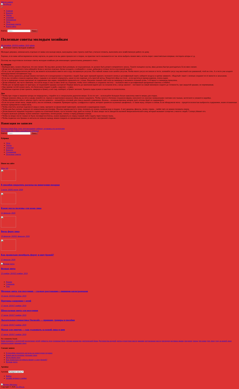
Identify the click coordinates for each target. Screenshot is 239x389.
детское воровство (74, 341)
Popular (9, 282)
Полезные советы (13, 24)
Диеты (9, 15)
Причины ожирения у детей (16, 300)
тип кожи (203, 341)
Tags (8, 286)
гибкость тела (46, 341)
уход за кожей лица (223, 341)
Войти (8, 376)
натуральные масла (153, 341)
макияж (141, 341)
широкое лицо (20, 343)
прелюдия (165, 341)
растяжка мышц (177, 341)
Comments (10, 284)
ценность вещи (7, 343)
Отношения (11, 20)
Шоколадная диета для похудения (19, 310)
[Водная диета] (7, 264)
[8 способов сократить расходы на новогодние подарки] (8, 180)
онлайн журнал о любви (16, 378)
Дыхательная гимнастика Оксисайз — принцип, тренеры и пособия (38, 320)
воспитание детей (32, 341)
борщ (3, 341)
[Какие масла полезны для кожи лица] (8, 203)
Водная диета (8, 268)
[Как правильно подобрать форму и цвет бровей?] (8, 250)
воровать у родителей (15, 341)
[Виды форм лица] (8, 227)
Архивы (4, 372)
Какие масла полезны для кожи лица (21, 208)
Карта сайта (11, 26)
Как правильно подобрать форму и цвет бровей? (27, 254)
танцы (195, 341)
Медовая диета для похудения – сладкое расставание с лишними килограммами (44, 291)
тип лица (211, 341)
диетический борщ (90, 341)
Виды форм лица (10, 231)
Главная (9, 11)
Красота (9, 13)
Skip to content (7, 2)
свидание (188, 341)
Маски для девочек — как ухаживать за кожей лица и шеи (33, 329)
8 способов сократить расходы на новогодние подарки (30, 184)
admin (32, 45)
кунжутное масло (129, 341)
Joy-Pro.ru (20, 387)
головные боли (59, 341)
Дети (8, 22)
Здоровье (10, 17)
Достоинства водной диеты (110, 341)
